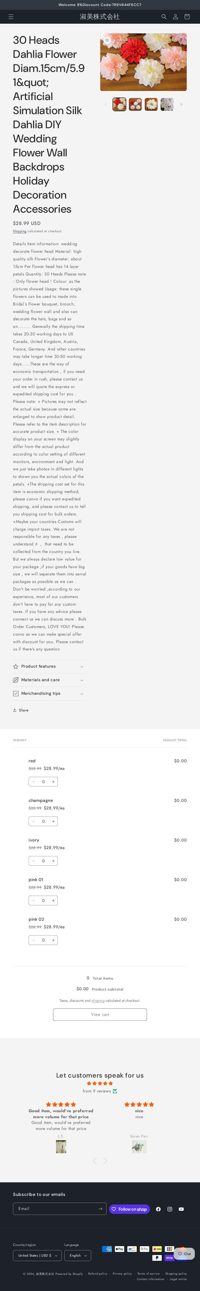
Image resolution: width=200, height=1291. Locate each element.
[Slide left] (105, 104)
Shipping (20, 231)
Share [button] (24, 710)
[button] (11, 16)
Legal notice (178, 1279)
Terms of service (149, 1273)
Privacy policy (122, 1273)
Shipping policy (176, 1273)
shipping (98, 1000)
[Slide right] (181, 104)
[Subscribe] (100, 1209)
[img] (100, 1083)
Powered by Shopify (69, 1274)
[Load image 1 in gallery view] (119, 104)
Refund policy (97, 1273)
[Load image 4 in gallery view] (167, 104)
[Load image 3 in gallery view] (151, 104)
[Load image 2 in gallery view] (135, 104)
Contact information (151, 1279)
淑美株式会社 (45, 1274)
